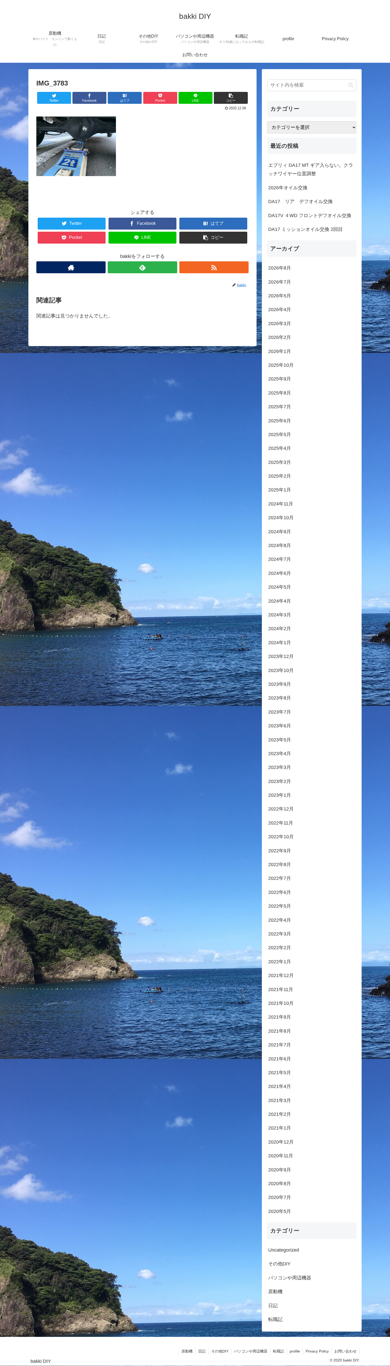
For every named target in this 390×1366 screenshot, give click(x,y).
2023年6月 (279, 725)
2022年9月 (279, 850)
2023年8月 (279, 698)
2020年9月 (279, 1169)
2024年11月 (280, 504)
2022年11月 (280, 823)
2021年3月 (279, 1100)
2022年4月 (279, 920)
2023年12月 (281, 656)
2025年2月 (279, 476)
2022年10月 (281, 836)
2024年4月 (279, 601)
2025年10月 (281, 365)
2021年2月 (279, 1114)
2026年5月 (279, 295)
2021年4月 (279, 1086)
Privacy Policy (317, 1351)
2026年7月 (279, 282)
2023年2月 (279, 781)
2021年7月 (279, 1044)
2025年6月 (279, 420)
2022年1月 (279, 961)
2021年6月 (279, 1059)
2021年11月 (280, 989)
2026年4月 (279, 309)
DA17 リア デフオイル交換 (300, 201)
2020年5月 (279, 1211)
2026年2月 (279, 337)
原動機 (275, 1291)
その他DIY (279, 1263)
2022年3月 (279, 934)
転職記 (275, 1319)
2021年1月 (279, 1128)
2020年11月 (280, 1155)
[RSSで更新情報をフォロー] (214, 267)
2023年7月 (279, 712)
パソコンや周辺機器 (289, 1277)
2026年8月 (279, 268)
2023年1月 (279, 795)
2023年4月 (279, 753)
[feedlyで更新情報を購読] (142, 267)
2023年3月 (279, 767)
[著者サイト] (71, 267)
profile (295, 1351)
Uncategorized (283, 1250)
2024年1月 (279, 642)
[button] (351, 85)
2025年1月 (279, 489)
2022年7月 (279, 878)
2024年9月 (279, 531)
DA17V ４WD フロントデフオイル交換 (309, 215)
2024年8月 (279, 545)
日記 (273, 1305)
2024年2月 (279, 628)
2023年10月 (281, 670)
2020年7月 (279, 1197)
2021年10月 (281, 1003)
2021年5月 (279, 1072)
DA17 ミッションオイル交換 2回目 (305, 229)
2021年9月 (279, 1017)
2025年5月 (279, 434)
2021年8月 (279, 1031)
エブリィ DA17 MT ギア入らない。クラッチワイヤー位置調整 (310, 169)
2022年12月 (281, 809)
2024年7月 (279, 559)
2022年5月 (279, 906)
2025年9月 (279, 379)
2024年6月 (279, 573)
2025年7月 (279, 406)
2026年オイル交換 (287, 187)
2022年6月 (279, 892)
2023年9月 (279, 684)
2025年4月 (279, 448)
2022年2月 (279, 947)
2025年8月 (279, 393)
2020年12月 (281, 1142)
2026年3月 (279, 323)
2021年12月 (281, 975)
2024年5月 (279, 587)
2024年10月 (281, 517)
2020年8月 (279, 1183)
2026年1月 (279, 351)
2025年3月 (279, 462)
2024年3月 (279, 614)
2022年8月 (279, 864)
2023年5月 (279, 739)
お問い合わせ (345, 1351)
